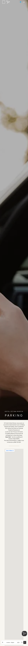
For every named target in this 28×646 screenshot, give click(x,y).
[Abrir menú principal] (3, 2)
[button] (24, 642)
